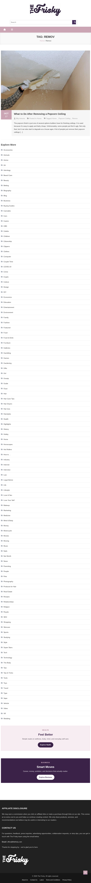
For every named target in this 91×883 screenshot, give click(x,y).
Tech (5, 652)
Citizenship (8, 241)
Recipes (7, 597)
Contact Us (33, 880)
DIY (5, 292)
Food (5, 333)
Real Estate (8, 592)
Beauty (6, 180)
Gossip (6, 378)
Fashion (7, 322)
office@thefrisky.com (14, 842)
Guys (5, 388)
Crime (6, 272)
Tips (5, 668)
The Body (7, 663)
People (6, 571)
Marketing (7, 510)
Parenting (7, 566)
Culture (6, 282)
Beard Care (8, 175)
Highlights (7, 424)
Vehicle (6, 703)
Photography (8, 581)
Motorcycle (8, 531)
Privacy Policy (66, 880)
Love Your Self (9, 500)
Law (5, 475)
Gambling (7, 353)
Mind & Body (8, 520)
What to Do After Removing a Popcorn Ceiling (40, 114)
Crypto (6, 277)
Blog (5, 196)
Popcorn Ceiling (64, 118)
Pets (5, 576)
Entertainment (9, 307)
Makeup (7, 505)
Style (5, 642)
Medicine (7, 515)
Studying (7, 637)
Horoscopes (8, 444)
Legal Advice (8, 480)
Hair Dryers (8, 404)
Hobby (6, 434)
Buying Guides (9, 206)
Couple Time (8, 262)
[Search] (74, 22)
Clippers (7, 246)
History (6, 429)
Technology (8, 658)
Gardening (7, 363)
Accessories (8, 150)
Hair (5, 394)
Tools (5, 678)
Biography (7, 190)
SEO (5, 617)
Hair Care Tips (9, 399)
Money (6, 526)
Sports (6, 632)
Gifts (5, 368)
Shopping (7, 622)
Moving (6, 541)
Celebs (6, 231)
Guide (6, 383)
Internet (6, 465)
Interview (7, 470)
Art (5, 165)
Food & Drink (8, 338)
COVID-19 (7, 267)
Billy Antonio (20, 118)
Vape (5, 698)
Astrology (7, 170)
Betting (6, 185)
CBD (5, 226)
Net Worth (7, 556)
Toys (5, 683)
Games (6, 358)
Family (6, 317)
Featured (7, 328)
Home (39, 118)
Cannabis (7, 211)
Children (7, 236)
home (54, 118)
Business (7, 201)
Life (5, 485)
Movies (6, 536)
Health (6, 419)
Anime (6, 160)
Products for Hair (10, 586)
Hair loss (7, 409)
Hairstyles (7, 414)
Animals (6, 155)
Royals (6, 612)
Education (7, 302)
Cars (5, 216)
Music (6, 546)
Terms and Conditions (53, 880)
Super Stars (8, 647)
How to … (7, 454)
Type (5, 693)
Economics (8, 297)
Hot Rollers (8, 449)
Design (6, 287)
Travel (6, 688)
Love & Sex (8, 495)
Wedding (7, 718)
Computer (7, 256)
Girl (5, 373)
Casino (6, 221)
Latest (42, 880)
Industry (7, 460)
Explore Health (45, 745)
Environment (8, 312)
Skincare (7, 627)
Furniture (7, 343)
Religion (7, 607)
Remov (75, 118)
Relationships (9, 602)
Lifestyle (7, 490)
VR (5, 713)
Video (6, 708)
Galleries (7, 348)
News (6, 561)
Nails (5, 551)
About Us (25, 880)
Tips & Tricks (8, 673)
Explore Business (45, 777)
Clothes (6, 251)
